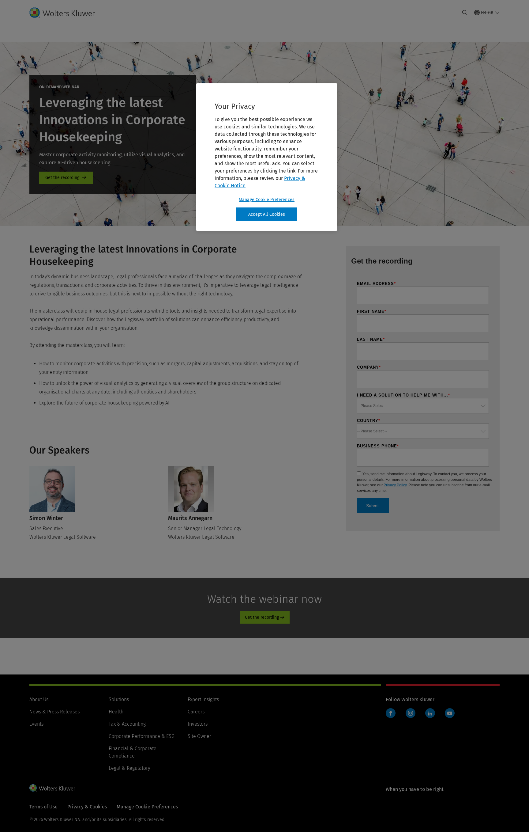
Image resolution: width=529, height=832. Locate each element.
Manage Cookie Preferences (267, 199)
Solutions (119, 699)
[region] (266, 157)
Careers (196, 712)
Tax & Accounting (127, 724)
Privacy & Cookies (87, 807)
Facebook (391, 713)
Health (116, 712)
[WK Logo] (52, 788)
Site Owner (199, 736)
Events (36, 724)
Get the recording (65, 178)
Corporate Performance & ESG (141, 736)
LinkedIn (430, 713)
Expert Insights (203, 699)
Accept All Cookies (266, 214)
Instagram (410, 713)
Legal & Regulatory (129, 768)
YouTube (450, 713)
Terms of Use (43, 807)
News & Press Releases (54, 712)
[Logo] (67, 12)
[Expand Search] (465, 12)
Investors (198, 724)
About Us (38, 699)
